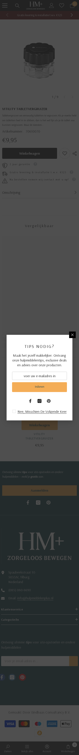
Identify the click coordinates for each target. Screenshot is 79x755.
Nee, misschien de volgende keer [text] (42, 411)
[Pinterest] (48, 401)
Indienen (39, 386)
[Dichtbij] (72, 335)
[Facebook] (30, 401)
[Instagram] (39, 401)
